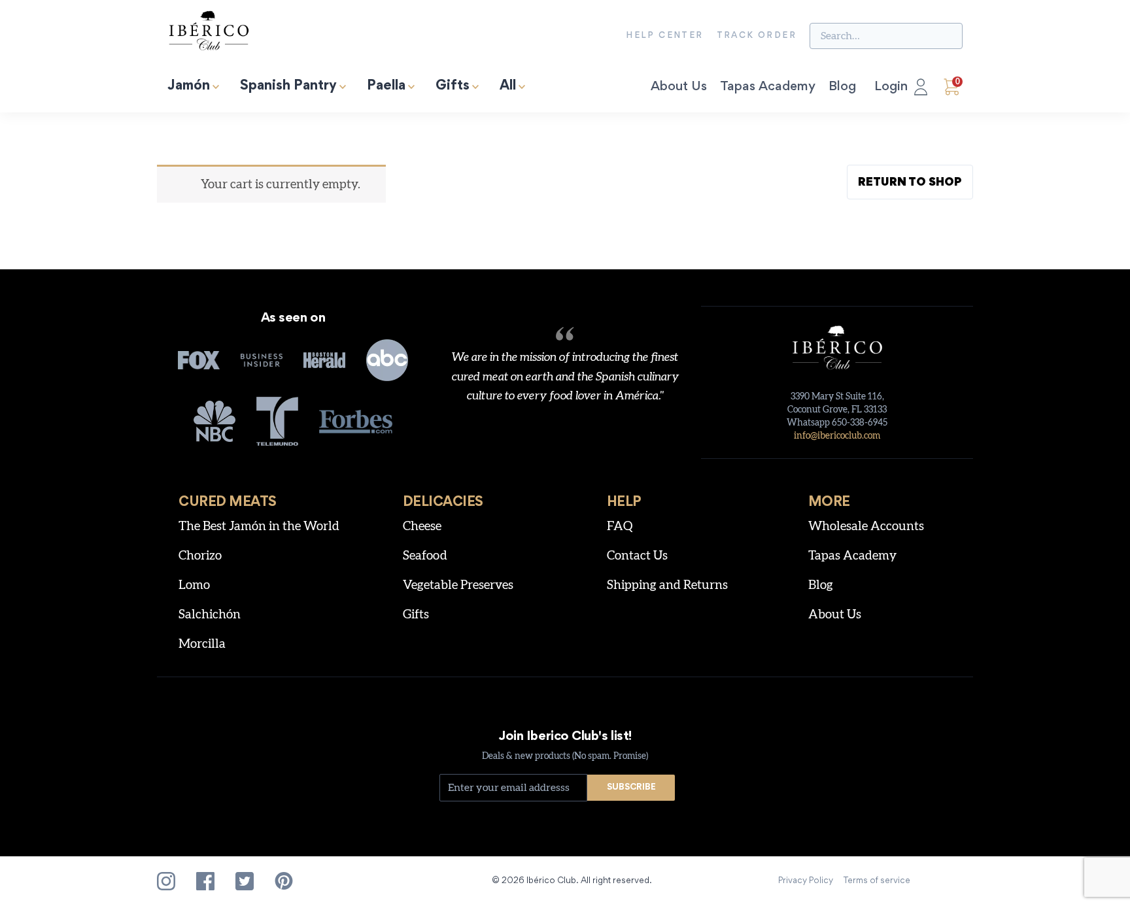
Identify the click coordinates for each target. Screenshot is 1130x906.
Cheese (422, 526)
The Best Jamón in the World (259, 526)
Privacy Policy (805, 881)
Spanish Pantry (288, 86)
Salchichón (210, 615)
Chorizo (200, 556)
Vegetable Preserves (458, 585)
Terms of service (877, 881)
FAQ (620, 526)
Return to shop (910, 183)
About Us (679, 87)
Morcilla (202, 644)
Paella (386, 86)
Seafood (425, 556)
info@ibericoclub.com (837, 436)
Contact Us (637, 556)
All (508, 86)
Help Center (664, 36)
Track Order (756, 36)
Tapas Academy (767, 87)
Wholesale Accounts (866, 526)
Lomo (194, 585)
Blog (842, 87)
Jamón (188, 86)
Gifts (453, 86)
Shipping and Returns (667, 585)
